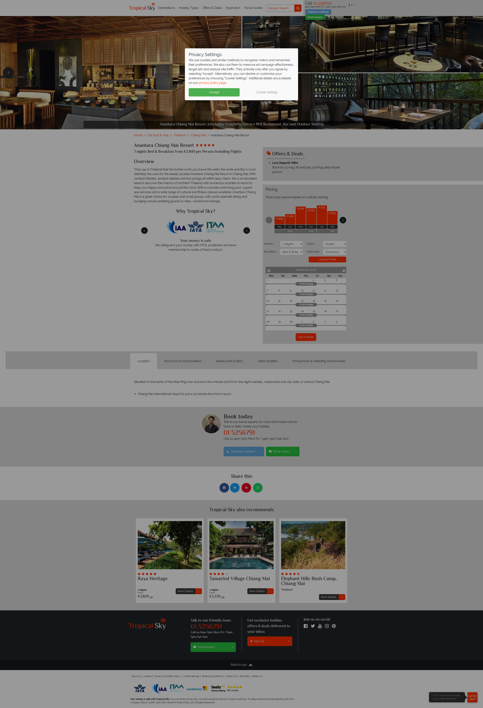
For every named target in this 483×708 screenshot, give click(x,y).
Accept (214, 92)
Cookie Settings (267, 92)
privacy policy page (212, 83)
